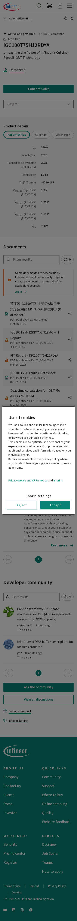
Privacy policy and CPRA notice (27, 480)
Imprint (57, 480)
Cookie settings (38, 496)
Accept (55, 505)
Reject (21, 505)
